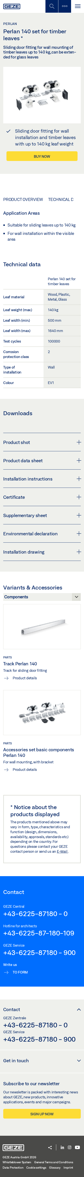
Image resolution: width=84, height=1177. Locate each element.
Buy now (42, 156)
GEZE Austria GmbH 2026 (19, 1157)
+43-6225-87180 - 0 (35, 913)
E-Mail (62, 851)
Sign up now (41, 1114)
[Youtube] (77, 1147)
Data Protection (13, 1167)
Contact (11, 1009)
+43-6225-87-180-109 (38, 933)
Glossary (55, 1167)
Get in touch (16, 1060)
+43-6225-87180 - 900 (39, 952)
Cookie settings (36, 1167)
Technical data (64, 199)
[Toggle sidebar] (64, 6)
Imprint (68, 1167)
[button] (50, 1147)
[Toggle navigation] (77, 6)
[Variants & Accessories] (42, 598)
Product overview (23, 199)
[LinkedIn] (62, 1147)
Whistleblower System (17, 1162)
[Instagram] (69, 1147)
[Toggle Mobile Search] (51, 6)
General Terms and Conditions (53, 1162)
